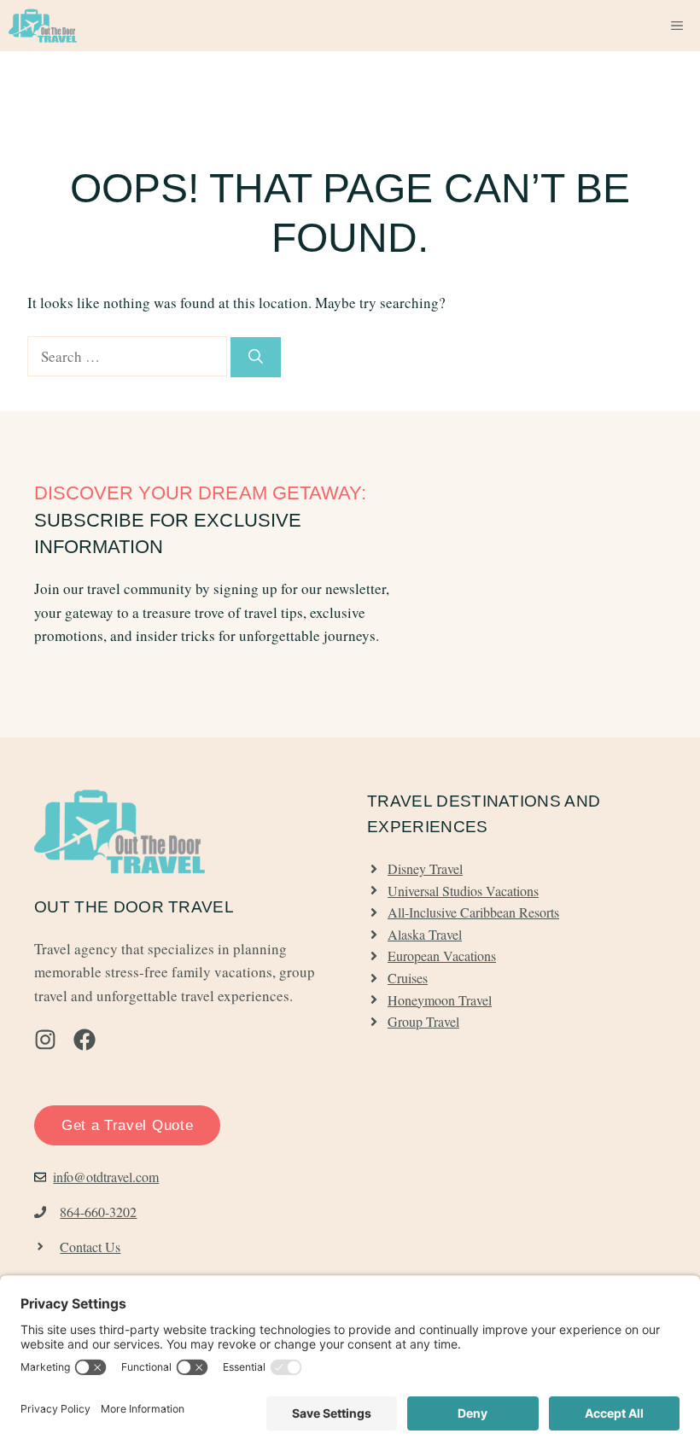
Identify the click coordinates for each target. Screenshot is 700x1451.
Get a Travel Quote (127, 1125)
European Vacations (442, 955)
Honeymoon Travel (440, 1000)
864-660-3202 (98, 1212)
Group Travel (423, 1021)
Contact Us (90, 1247)
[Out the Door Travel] (43, 25)
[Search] (255, 357)
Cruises (408, 978)
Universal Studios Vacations (463, 891)
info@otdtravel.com (106, 1177)
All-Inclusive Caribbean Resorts (473, 912)
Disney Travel (425, 868)
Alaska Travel (425, 934)
